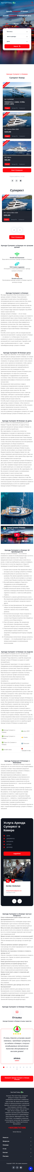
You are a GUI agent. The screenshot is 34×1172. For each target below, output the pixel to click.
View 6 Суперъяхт (17, 170)
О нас (4, 1148)
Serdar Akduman (13, 886)
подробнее (17, 853)
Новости (5, 1137)
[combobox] (17, 32)
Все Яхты (7, 24)
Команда (5, 1145)
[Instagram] (17, 1167)
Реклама (5, 1156)
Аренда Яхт (16, 24)
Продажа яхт (26, 24)
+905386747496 (10, 892)
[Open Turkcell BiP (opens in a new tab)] (30, 1169)
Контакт (5, 1152)
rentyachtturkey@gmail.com (14, 890)
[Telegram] (20, 1167)
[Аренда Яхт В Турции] (8, 2)
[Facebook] (13, 1167)
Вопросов (6, 1141)
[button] (3, 1067)
